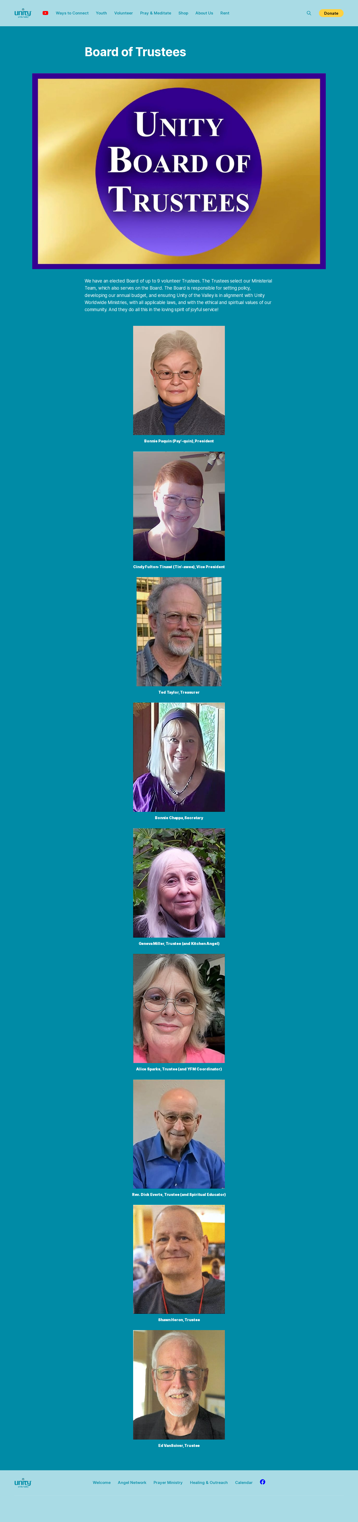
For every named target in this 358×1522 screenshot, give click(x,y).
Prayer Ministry (168, 1482)
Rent (224, 13)
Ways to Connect (72, 13)
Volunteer (123, 13)
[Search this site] (309, 13)
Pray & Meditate (155, 13)
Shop (183, 13)
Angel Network (132, 1482)
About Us (204, 13)
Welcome (102, 1482)
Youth (101, 13)
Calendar (244, 1482)
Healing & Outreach (209, 1482)
